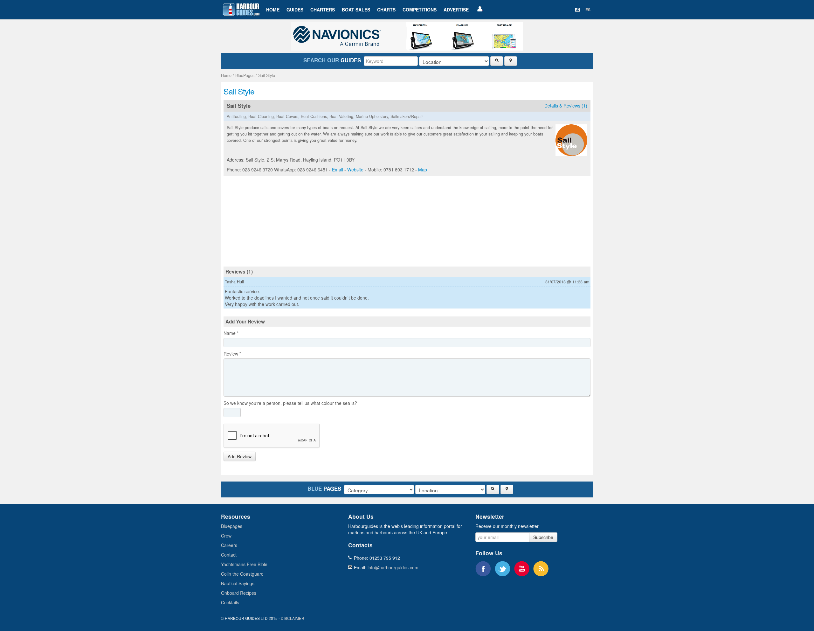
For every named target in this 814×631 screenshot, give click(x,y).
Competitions (420, 9)
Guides (294, 9)
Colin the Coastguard (242, 574)
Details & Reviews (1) (565, 105)
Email (337, 169)
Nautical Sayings (237, 583)
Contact (229, 554)
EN (577, 9)
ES (587, 9)
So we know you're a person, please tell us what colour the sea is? (290, 403)
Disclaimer (292, 618)
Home (272, 9)
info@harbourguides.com (393, 567)
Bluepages (231, 526)
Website (355, 169)
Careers (229, 545)
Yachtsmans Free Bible (244, 564)
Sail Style (266, 75)
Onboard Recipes (238, 593)
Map (422, 169)
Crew (226, 535)
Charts (386, 9)
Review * (232, 353)
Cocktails (230, 602)
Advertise (456, 9)
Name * (231, 333)
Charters (322, 9)
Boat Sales (356, 9)
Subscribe (543, 537)
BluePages (244, 75)
